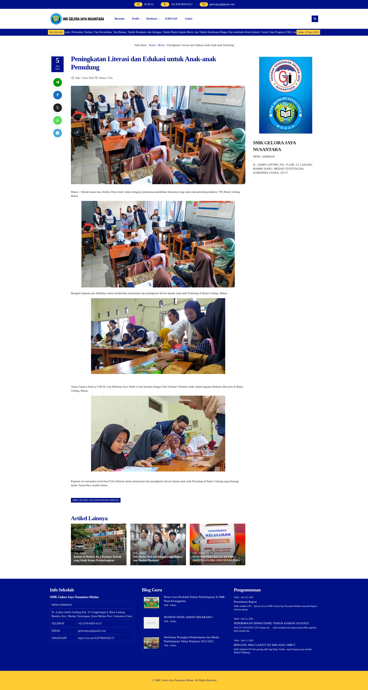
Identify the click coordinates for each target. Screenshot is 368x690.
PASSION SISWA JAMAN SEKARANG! (188, 617)
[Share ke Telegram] (57, 133)
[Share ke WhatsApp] (57, 120)
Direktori (151, 18)
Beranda (119, 18)
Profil (135, 18)
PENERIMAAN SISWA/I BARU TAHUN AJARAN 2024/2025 (271, 623)
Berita (161, 45)
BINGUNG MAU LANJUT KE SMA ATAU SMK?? (264, 644)
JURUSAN (171, 18)
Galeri (188, 18)
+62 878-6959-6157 (181, 4)
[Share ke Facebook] (57, 95)
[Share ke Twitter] (57, 108)
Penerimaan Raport (245, 601)
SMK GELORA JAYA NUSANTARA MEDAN (95, 500)
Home (152, 45)
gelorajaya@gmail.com (222, 4)
